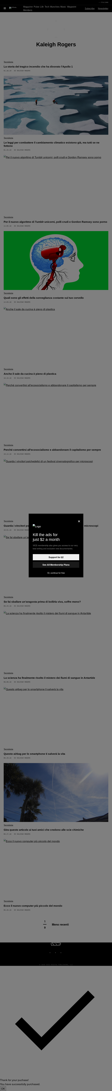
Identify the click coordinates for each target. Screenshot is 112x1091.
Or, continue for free (56, 572)
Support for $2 (56, 557)
